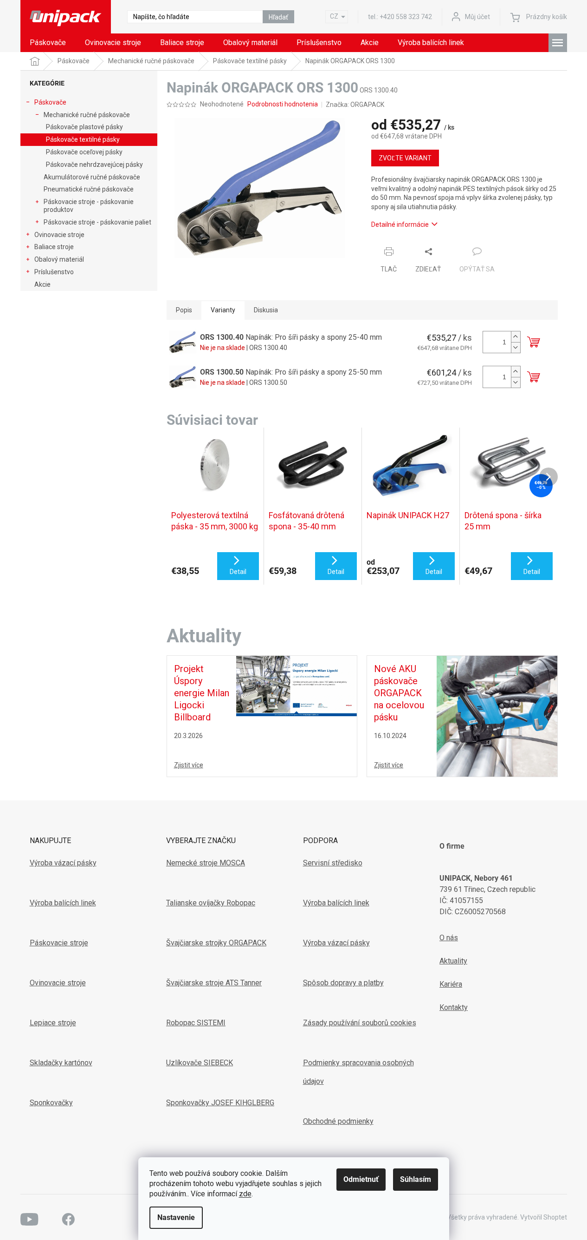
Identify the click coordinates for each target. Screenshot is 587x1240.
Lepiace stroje (53, 1022)
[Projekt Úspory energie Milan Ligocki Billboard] (296, 685)
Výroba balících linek (63, 902)
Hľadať (278, 17)
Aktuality (453, 960)
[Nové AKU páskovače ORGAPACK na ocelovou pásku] (497, 715)
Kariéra (450, 984)
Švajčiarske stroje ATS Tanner (214, 982)
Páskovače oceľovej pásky (84, 152)
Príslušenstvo (54, 272)
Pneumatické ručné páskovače (89, 189)
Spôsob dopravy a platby (343, 982)
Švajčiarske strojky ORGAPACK (216, 942)
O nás (448, 937)
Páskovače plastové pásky (84, 127)
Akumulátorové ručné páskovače (92, 177)
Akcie (42, 284)
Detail (238, 571)
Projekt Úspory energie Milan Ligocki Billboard (201, 693)
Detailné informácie (400, 224)
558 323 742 (406, 16)
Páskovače (50, 102)
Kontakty (453, 1007)
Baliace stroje (54, 247)
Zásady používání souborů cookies (359, 1022)
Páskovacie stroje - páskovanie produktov (89, 205)
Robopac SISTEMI (196, 1022)
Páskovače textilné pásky (83, 139)
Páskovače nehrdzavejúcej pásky (94, 164)
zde (245, 1193)
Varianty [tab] (223, 310)
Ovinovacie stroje (59, 234)
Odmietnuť (361, 1179)
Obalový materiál (59, 259)
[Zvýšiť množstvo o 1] (515, 336)
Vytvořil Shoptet (543, 1217)
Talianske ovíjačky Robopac (210, 902)
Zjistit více (188, 765)
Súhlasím (415, 1179)
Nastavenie (176, 1217)
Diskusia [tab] (266, 310)
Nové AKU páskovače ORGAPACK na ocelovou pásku (399, 693)
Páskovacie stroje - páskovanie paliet (97, 222)
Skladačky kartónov (61, 1062)
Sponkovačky (51, 1102)
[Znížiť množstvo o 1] (515, 347)
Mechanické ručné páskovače (87, 115)
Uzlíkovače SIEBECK (199, 1062)
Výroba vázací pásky (63, 862)
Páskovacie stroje (59, 942)
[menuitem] (47, 42)
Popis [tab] (184, 310)
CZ (334, 16)
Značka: (355, 104)
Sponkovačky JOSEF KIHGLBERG (220, 1102)
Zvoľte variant (405, 158)
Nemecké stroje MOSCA (205, 862)
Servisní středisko (332, 862)
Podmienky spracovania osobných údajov (358, 1072)
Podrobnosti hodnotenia (282, 104)
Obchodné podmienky (338, 1121)
